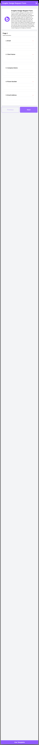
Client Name (11, 54)
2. (6, 54)
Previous (10, 110)
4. (6, 81)
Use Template (19, 742)
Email (9, 41)
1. (6, 41)
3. (6, 68)
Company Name (12, 68)
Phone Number (12, 81)
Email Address (12, 95)
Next (29, 110)
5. (6, 95)
